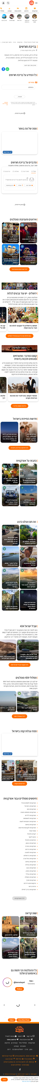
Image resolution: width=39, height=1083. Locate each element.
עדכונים (6, 171)
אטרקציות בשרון (31, 871)
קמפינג (16, 1046)
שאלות (15, 171)
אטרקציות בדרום (30, 849)
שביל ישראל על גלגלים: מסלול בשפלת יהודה (13, 954)
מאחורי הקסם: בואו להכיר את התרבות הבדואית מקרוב (23, 397)
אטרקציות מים (31, 809)
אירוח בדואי (32, 886)
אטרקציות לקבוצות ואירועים (27, 828)
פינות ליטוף (32, 837)
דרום (9, 1049)
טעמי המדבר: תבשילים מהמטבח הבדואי (29, 563)
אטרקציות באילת (30, 865)
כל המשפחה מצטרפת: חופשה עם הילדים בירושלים (29, 541)
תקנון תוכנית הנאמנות (10, 1074)
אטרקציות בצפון (31, 843)
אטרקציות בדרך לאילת (29, 889)
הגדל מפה (6, 152)
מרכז (26, 1049)
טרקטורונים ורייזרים (30, 883)
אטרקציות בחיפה (30, 862)
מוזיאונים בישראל (30, 840)
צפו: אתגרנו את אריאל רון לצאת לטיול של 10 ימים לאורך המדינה (11, 540)
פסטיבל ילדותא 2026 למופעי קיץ (28, 239)
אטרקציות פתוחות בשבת (28, 812)
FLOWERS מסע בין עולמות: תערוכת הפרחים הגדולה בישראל (29, 259)
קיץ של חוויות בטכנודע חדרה (13, 239)
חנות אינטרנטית (25, 1039)
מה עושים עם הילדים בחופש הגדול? (29, 934)
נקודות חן (14, 1043)
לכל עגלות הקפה (19, 784)
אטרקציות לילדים (30, 815)
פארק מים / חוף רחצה (30, 65)
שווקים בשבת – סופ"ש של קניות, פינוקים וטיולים (11, 480)
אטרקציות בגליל (31, 874)
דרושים (20, 1036)
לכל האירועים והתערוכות (19, 269)
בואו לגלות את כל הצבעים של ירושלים (19, 336)
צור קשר (29, 1036)
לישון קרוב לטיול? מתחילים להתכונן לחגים (30, 954)
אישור (4, 1079)
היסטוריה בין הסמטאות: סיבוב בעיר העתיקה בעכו (28, 585)
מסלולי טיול (23, 1043)
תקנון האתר (33, 1074)
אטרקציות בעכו (31, 868)
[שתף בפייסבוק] (3, 69)
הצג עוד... (19, 96)
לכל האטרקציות (19, 898)
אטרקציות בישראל (30, 806)
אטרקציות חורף (31, 880)
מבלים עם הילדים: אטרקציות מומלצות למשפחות (29, 502)
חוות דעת (25, 171)
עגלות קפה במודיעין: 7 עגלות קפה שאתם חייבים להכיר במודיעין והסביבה (26, 777)
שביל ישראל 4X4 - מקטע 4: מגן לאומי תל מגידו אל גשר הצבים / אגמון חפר (28, 656)
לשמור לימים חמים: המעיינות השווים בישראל (12, 585)
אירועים (7, 1043)
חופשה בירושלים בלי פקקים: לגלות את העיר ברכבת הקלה (23, 327)
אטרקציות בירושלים (30, 855)
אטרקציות (31, 1043)
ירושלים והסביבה (17, 1049)
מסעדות (23, 1046)
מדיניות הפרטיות (26, 1081)
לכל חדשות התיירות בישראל (19, 448)
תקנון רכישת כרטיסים (23, 1074)
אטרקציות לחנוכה (30, 852)
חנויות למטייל (9, 1036)
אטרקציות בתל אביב (29, 858)
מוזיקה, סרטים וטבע (11, 935)
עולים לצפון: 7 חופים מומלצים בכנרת (11, 564)
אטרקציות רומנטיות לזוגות (28, 821)
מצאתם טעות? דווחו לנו (5, 103)
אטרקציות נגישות (30, 825)
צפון (31, 1049)
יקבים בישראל (31, 834)
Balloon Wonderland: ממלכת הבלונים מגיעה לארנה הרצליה (11, 259)
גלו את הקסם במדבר (19, 406)
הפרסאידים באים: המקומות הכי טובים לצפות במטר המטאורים (29, 605)
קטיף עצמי (32, 831)
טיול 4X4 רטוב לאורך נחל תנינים (29, 709)
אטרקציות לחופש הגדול (28, 803)
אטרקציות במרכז (30, 846)
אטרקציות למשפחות (29, 818)
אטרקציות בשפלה (30, 877)
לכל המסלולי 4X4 (19, 716)
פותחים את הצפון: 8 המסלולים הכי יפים (11, 607)
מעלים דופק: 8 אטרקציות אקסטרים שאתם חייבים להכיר (29, 480)
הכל (33, 171)
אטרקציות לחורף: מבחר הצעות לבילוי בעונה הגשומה (11, 502)
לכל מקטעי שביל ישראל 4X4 (19, 665)
